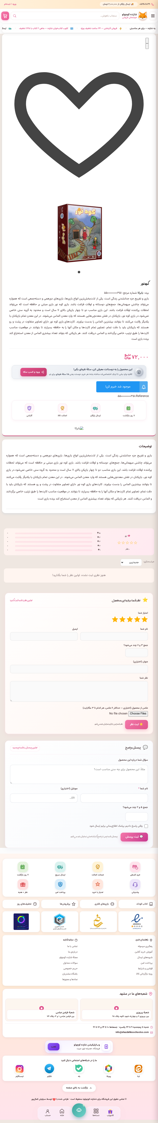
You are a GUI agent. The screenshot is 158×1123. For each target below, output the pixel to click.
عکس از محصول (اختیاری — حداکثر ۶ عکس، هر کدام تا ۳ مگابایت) (115, 708)
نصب (53, 1047)
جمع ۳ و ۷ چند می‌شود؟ (136, 645)
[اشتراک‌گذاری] (147, 46)
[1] (144, 619)
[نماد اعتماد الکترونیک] (137, 921)
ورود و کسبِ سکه (31, 372)
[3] (130, 619)
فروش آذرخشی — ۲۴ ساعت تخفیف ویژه (24, 28)
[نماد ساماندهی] (98, 921)
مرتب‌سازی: (148, 561)
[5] (115, 619)
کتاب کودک (142, 904)
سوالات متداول (70, 963)
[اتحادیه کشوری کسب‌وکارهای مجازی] (60, 921)
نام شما (144, 629)
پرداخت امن (146, 963)
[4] (122, 619)
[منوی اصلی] (153, 16)
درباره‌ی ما (73, 952)
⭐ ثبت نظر (136, 724)
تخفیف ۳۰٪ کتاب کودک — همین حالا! (118, 28)
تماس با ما (72, 946)
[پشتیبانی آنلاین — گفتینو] (79, 1110)
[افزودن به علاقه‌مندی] (79, 187)
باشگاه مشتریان (70, 974)
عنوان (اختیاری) (140, 662)
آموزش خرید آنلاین (143, 952)
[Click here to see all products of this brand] (79, 426)
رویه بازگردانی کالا (144, 974)
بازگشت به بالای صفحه (77, 1088)
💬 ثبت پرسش (134, 837)
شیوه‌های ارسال (144, 957)
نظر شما (144, 678)
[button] (79, 272)
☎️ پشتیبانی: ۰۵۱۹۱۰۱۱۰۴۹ (122, 4)
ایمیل (75, 629)
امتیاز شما (143, 613)
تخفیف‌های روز (24, 904)
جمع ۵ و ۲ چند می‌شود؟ (135, 807)
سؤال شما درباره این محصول (133, 760)
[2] (137, 619)
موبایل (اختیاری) (69, 789)
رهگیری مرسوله (145, 946)
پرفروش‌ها (65, 904)
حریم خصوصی (70, 968)
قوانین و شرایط (145, 968)
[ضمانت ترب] (21, 921)
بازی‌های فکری (102, 904)
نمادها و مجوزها (70, 979)
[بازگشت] (147, 40)
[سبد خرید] (5, 16)
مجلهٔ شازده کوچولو (68, 957)
